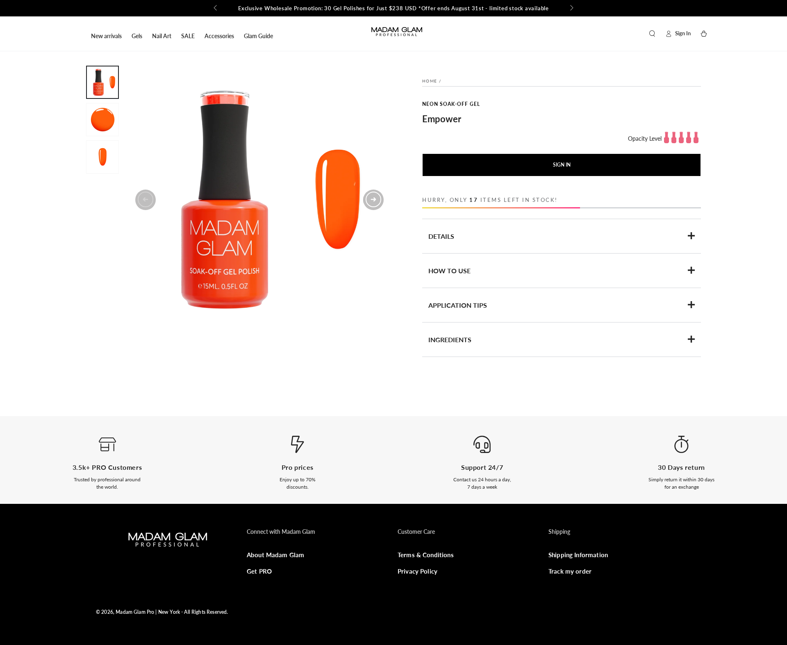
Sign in (562, 165)
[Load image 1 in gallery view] (102, 82)
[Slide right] (571, 8)
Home (429, 80)
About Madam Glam (275, 554)
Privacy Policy (417, 571)
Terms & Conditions (426, 554)
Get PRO (259, 571)
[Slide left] (216, 8)
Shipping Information (578, 554)
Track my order (569, 571)
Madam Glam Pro (135, 612)
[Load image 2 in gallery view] (102, 119)
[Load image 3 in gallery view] (102, 157)
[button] (652, 33)
